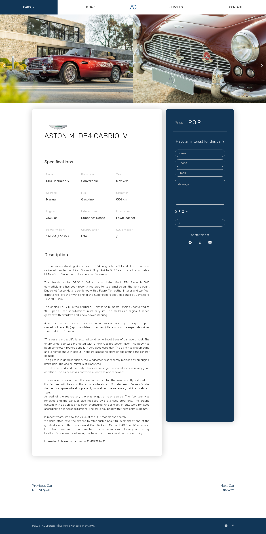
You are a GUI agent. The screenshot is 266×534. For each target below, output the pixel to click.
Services (176, 7)
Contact (236, 7)
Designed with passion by (73, 525)
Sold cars (88, 7)
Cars (27, 7)
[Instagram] (232, 525)
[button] (4, 65)
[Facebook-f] (226, 525)
